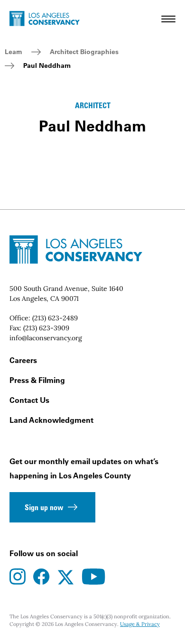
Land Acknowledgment (51, 420)
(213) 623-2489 (55, 318)
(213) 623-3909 (46, 328)
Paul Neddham (47, 65)
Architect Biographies (84, 51)
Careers (23, 360)
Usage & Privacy (140, 624)
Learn (13, 51)
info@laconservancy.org (45, 338)
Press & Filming (37, 380)
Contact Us (29, 400)
